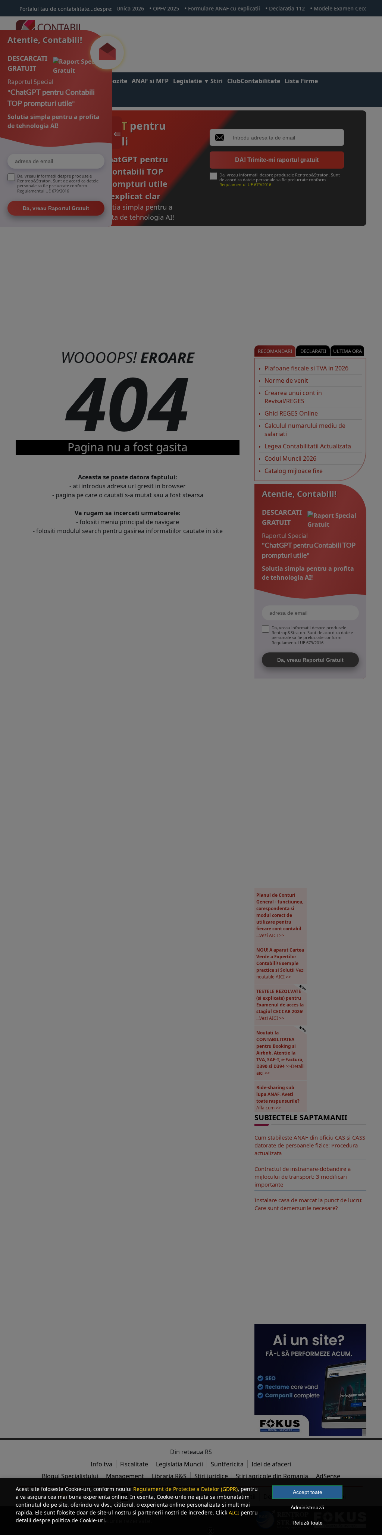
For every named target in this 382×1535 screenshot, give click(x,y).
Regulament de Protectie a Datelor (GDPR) (185, 1488)
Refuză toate (307, 1523)
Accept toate (307, 1492)
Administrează (307, 1507)
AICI (234, 1512)
